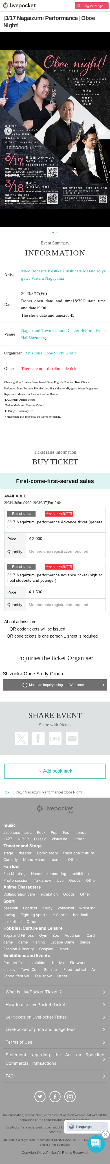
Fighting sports (34, 914)
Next (102, 131)
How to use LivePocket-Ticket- (36, 1004)
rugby (47, 908)
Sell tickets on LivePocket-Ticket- (37, 1017)
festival (58, 962)
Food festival (74, 969)
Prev (8, 131)
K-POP (23, 839)
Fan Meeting (14, 873)
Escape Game (62, 942)
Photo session (15, 880)
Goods (75, 880)
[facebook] (55, 1096)
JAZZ (7, 839)
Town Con (30, 969)
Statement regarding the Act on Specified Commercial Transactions (55, 1059)
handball (80, 914)
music (9, 825)
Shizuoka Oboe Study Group (51, 353)
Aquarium (73, 935)
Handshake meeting (48, 873)
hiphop (80, 832)
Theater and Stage (22, 845)
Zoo (55, 935)
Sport (9, 901)
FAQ (10, 1076)
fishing (39, 942)
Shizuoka (36, 338)
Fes (66, 832)
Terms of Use (19, 1042)
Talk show (42, 880)
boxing (9, 914)
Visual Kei (60, 839)
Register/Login (93, 6)
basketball (12, 921)
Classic (40, 839)
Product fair (13, 962)
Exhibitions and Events (26, 955)
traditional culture (78, 853)
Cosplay (46, 949)
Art (94, 969)
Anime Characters (22, 887)
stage (8, 853)
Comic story (47, 853)
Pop (54, 832)
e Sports (60, 914)
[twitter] (40, 1096)
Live (60, 880)
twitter (21, 738)
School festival (16, 976)
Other (79, 839)
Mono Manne (35, 859)
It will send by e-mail (72, 738)
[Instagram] (70, 1096)
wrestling (87, 908)
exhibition (80, 873)
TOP (6, 792)
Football (30, 908)
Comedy (10, 859)
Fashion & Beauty (18, 949)
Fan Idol (11, 866)
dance (57, 859)
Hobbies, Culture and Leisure (33, 928)
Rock (41, 832)
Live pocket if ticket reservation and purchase (19, 6)
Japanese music (17, 832)
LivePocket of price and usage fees (41, 1029)
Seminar (51, 969)
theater (25, 853)
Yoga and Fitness (18, 935)
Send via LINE (55, 738)
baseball (10, 908)
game (23, 942)
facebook (38, 738)
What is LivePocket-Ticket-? (34, 992)
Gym (43, 935)
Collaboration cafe (19, 894)
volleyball (66, 908)
